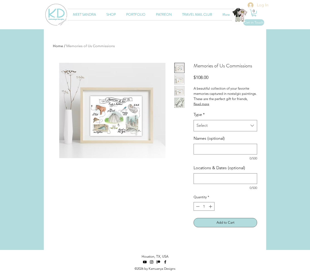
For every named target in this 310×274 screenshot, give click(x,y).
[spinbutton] (204, 206)
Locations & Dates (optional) (219, 167)
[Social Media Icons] (158, 262)
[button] (254, 13)
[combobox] (225, 125)
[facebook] (165, 262)
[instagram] (151, 262)
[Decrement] (197, 206)
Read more (201, 104)
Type (199, 114)
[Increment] (211, 206)
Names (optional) (209, 138)
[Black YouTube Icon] (145, 262)
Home (58, 46)
